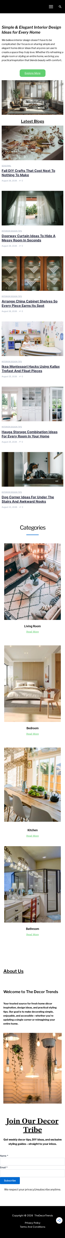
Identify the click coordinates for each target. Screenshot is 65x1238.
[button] (60, 7)
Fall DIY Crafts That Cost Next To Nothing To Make (28, 173)
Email (4, 1167)
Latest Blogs (32, 121)
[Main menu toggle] (51, 6)
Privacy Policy (32, 1222)
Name (4, 1155)
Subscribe (10, 1180)
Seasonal (6, 166)
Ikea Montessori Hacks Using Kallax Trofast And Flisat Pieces (31, 369)
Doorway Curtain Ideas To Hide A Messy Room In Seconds (29, 238)
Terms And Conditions (32, 1226)
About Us (13, 971)
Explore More (32, 73)
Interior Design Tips (12, 231)
